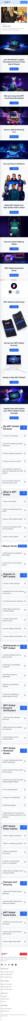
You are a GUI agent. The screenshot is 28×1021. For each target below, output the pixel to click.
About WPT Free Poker (6, 984)
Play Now (14, 69)
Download (23, 2)
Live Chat (3, 1001)
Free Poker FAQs (5, 999)
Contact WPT (4, 996)
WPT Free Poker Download (7, 972)
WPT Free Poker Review (6, 974)
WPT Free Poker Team (6, 986)
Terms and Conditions (6, 1008)
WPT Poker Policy (5, 1011)
